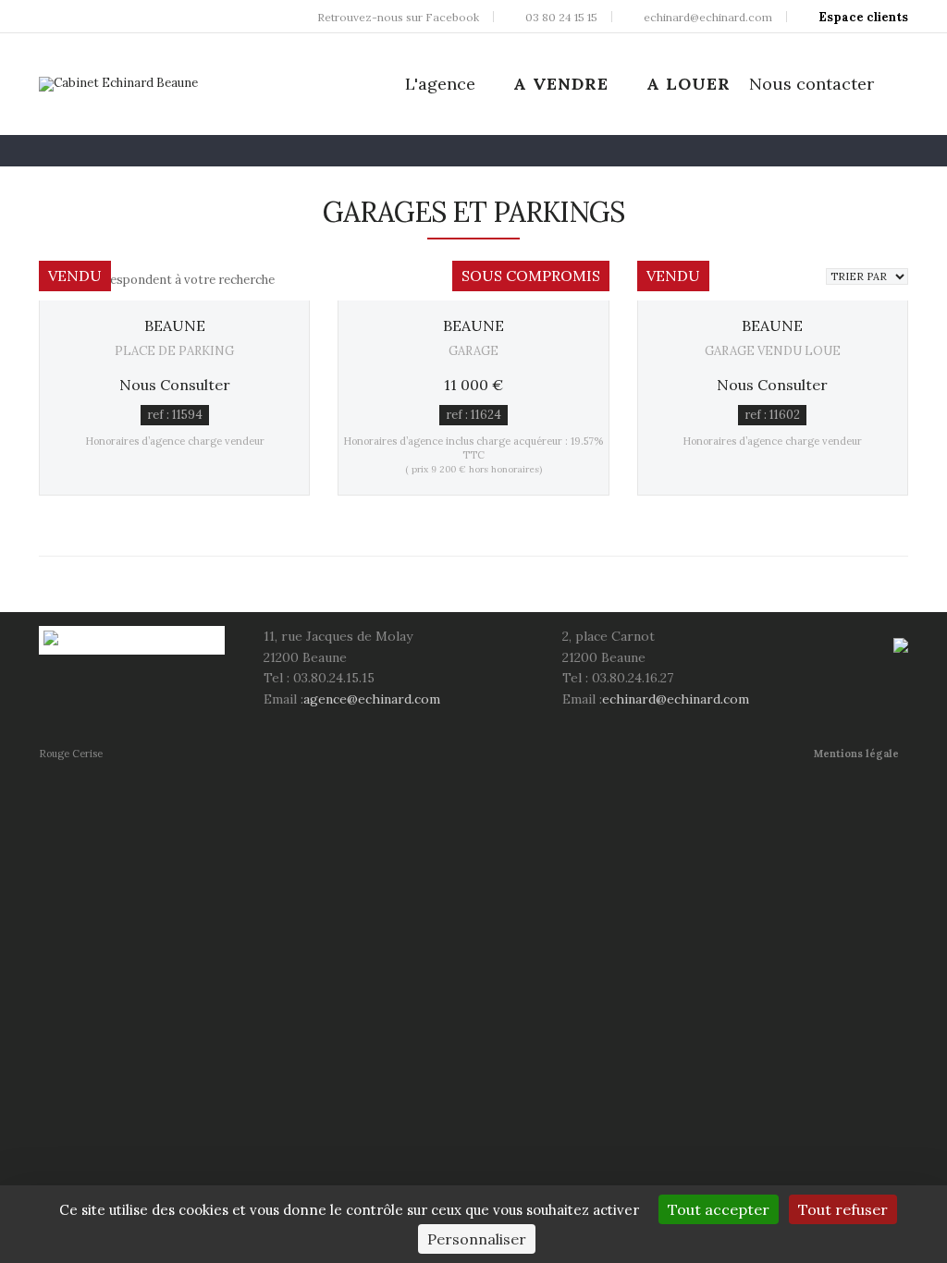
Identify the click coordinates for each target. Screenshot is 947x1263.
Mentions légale (856, 753)
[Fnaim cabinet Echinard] (900, 644)
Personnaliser (476, 1239)
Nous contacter (811, 83)
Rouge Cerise (71, 753)
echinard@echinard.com (675, 699)
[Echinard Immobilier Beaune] (118, 84)
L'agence (440, 83)
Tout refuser (843, 1209)
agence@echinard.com (371, 699)
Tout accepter (718, 1209)
